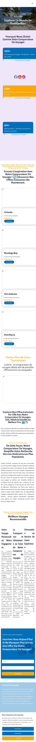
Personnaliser (18, 733)
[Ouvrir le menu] (32, 3)
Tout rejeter (18, 738)
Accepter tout (18, 728)
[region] (18, 727)
